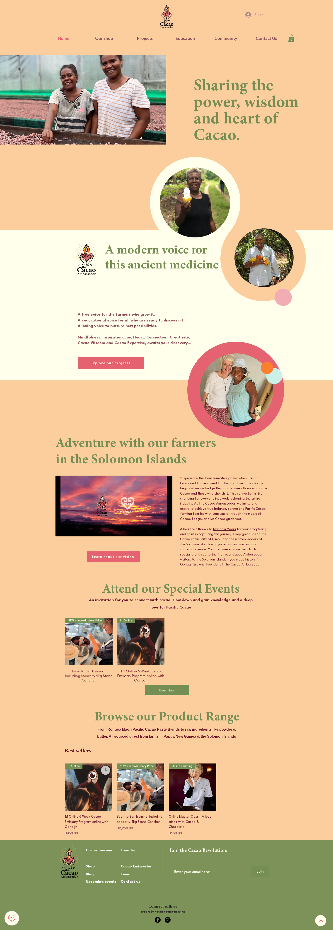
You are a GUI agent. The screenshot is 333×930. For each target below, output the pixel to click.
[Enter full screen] (166, 530)
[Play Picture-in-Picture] (158, 530)
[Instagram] (168, 920)
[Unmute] (69, 530)
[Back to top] (320, 920)
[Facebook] (158, 920)
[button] (185, 38)
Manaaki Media (224, 529)
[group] (167, 650)
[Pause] (61, 530)
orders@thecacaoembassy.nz (162, 911)
